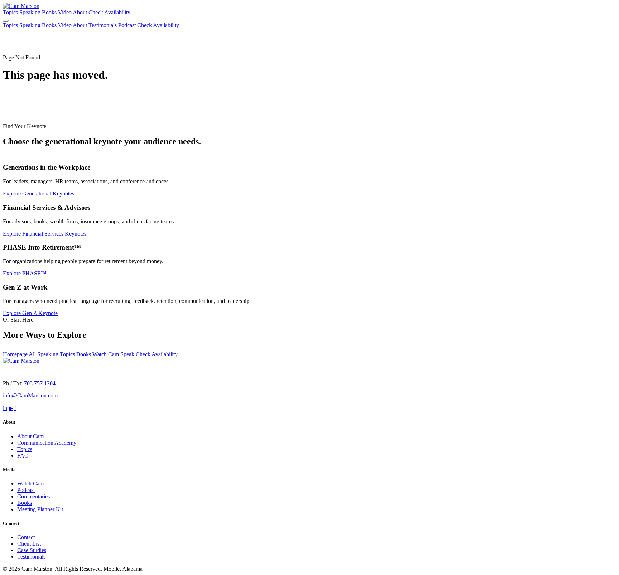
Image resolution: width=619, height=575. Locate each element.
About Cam (30, 436)
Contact (26, 537)
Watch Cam (30, 483)
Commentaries (33, 496)
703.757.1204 (40, 383)
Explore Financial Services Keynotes (44, 234)
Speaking (29, 12)
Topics (10, 12)
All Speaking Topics (52, 354)
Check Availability (109, 12)
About (80, 12)
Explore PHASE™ (25, 273)
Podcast (127, 25)
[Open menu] (6, 21)
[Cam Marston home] (21, 6)
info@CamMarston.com (30, 395)
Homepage (15, 354)
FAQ (23, 456)
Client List (29, 544)
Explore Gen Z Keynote (30, 313)
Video (65, 12)
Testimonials (102, 25)
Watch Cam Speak (113, 354)
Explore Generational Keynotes (38, 193)
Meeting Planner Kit (40, 509)
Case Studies (31, 550)
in (5, 408)
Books (49, 12)
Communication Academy (46, 443)
